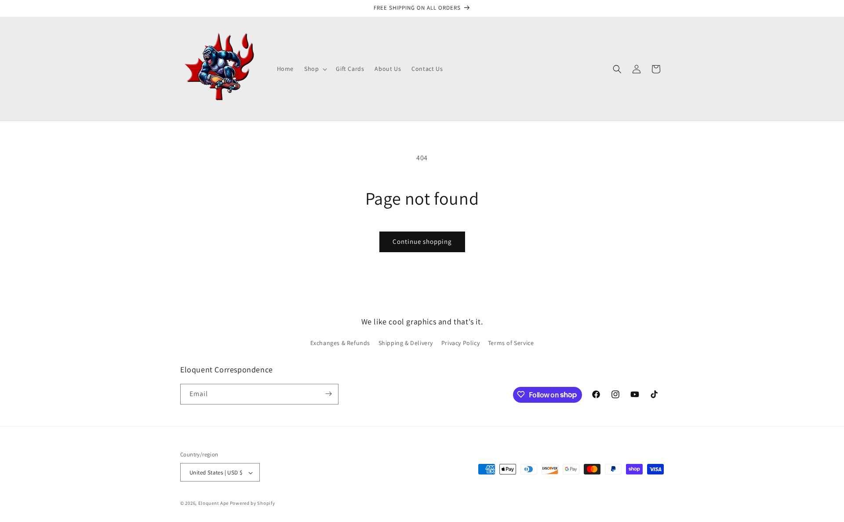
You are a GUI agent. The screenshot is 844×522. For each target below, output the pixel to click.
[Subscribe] (328, 393)
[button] (315, 68)
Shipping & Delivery (405, 343)
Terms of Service (511, 343)
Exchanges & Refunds (340, 343)
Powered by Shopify (252, 503)
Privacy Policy (460, 343)
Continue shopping (422, 241)
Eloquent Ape (213, 503)
